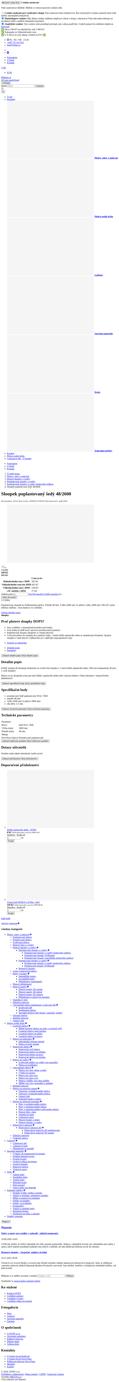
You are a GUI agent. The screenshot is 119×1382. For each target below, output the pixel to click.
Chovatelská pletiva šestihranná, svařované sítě (34, 1005)
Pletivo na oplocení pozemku (26, 1101)
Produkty (11, 99)
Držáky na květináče (22, 1203)
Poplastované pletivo (22, 937)
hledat (4, 86)
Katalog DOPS (14, 1293)
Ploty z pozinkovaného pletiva (32, 1104)
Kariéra (10, 1366)
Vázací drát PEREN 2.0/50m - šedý (23, 902)
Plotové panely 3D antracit (31, 994)
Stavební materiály (16, 1151)
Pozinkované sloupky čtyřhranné (39, 966)
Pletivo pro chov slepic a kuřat (32, 1070)
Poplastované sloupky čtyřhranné (39, 955)
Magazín (6, 1222)
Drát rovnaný (19, 1185)
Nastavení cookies (55, 1374)
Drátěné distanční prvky (24, 1156)
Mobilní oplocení (20, 1018)
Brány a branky (20, 973)
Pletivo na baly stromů (29, 1044)
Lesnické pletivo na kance (30, 1036)
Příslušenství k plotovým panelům (34, 997)
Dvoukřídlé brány (27, 979)
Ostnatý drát (18, 1020)
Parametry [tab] (11, 650)
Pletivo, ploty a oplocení (18, 934)
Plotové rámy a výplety (23, 945)
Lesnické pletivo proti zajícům (32, 1031)
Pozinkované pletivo (22, 940)
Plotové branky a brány (29, 1120)
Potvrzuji (5, 26)
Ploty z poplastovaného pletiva (33, 1107)
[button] (3, 67)
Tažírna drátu (13, 1344)
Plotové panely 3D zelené (30, 992)
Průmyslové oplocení (23, 1125)
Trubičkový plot (20, 1000)
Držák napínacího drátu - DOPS (21, 830)
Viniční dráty (19, 1180)
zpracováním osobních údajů (27, 1281)
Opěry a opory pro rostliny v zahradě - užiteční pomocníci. (29, 1233)
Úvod (9, 97)
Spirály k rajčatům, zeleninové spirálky (30, 1195)
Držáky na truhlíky (21, 1200)
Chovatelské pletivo (22, 1067)
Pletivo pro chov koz (28, 1075)
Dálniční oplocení (21, 1002)
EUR (9, 72)
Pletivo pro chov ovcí (28, 1078)
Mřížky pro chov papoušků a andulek (36, 1083)
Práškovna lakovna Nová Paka (21, 1361)
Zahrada (11, 1321)
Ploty (9, 1313)
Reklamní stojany (21, 1211)
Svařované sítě (25, 1007)
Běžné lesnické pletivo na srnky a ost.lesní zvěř (40, 1028)
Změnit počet (7, 594)
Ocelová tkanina (20, 1164)
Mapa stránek (31, 1374)
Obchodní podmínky (16, 1336)
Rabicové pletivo (20, 1167)
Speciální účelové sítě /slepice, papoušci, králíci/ (40, 1013)
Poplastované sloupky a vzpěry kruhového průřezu (47, 953)
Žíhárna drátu (13, 1341)
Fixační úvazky (20, 1159)
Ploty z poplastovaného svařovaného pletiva (39, 1109)
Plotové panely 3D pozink (31, 989)
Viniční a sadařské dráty (24, 1208)
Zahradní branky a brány (30, 1099)
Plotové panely (20, 987)
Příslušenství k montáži (23, 1148)
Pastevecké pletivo (21, 1047)
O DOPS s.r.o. (13, 1333)
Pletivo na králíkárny (28, 1065)
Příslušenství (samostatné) (30, 981)
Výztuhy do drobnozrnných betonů (29, 1154)
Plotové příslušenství (22, 984)
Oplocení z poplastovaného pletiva (34, 1093)
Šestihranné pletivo (27, 1010)
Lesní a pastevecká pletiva (25, 971)
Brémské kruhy (20, 1182)
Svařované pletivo (21, 942)
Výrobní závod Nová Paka (19, 1359)
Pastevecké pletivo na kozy (31, 1054)
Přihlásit (69, 1276)
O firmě (10, 60)
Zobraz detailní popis (10, 612)
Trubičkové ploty (26, 1114)
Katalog (10, 453)
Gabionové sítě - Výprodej (19, 458)
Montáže (11, 1364)
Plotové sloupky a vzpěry (25, 947)
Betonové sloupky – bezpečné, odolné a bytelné (24, 1252)
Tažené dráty (19, 1174)
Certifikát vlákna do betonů (19, 1301)
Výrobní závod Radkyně (18, 1356)
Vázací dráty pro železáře (24, 1187)
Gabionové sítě (20, 1143)
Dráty (10, 1172)
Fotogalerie (12, 57)
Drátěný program (15, 1216)
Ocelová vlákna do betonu (25, 1161)
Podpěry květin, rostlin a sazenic (27, 1193)
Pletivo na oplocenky (23, 1039)
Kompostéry (18, 1206)
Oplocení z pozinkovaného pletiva (34, 1091)
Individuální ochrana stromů (31, 1041)
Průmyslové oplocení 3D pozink (39, 1133)
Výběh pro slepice (27, 1073)
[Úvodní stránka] (10, 80)
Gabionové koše (20, 1146)
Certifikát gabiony (15, 1296)
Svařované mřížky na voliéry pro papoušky (38, 1062)
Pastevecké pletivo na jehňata (32, 1052)
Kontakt (10, 62)
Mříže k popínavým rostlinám (26, 1198)
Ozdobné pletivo (20, 1138)
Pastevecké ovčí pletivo (29, 1049)
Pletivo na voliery (21, 1060)
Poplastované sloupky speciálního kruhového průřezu (48, 958)
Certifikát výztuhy (15, 1298)
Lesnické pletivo (20, 1026)
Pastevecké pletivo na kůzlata (32, 1057)
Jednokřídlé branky (27, 976)
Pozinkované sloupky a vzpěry (33, 960)
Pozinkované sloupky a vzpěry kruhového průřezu (47, 963)
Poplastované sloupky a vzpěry (33, 950)
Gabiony (11, 1140)
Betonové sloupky (27, 968)
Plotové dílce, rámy (27, 1112)
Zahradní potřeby (15, 1190)
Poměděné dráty (20, 1177)
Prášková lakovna (15, 1339)
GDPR (42, 1374)
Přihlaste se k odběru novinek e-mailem (19, 1276)
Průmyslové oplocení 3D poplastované (42, 1130)
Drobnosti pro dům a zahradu (26, 1214)
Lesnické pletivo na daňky (31, 1033)
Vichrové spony (20, 1169)
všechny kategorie (9, 923)
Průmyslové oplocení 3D (30, 1127)
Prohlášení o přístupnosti (12, 1374)
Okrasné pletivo (20, 1015)
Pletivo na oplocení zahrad (25, 1088)
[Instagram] (8, 52)
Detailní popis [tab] (13, 648)
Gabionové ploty (26, 1117)
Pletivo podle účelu (16, 456)
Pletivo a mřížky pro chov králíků (34, 1080)
